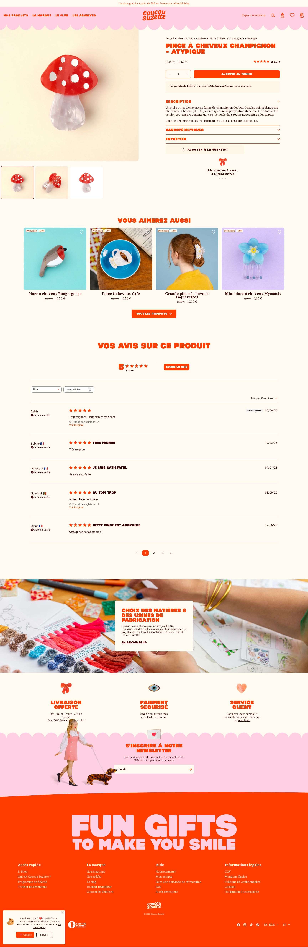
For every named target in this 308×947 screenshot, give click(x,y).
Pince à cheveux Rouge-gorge (55, 293)
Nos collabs (94, 876)
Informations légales (243, 864)
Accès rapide (29, 864)
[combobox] (46, 389)
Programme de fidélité (32, 881)
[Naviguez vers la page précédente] (137, 553)
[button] (16, 15)
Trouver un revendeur (32, 886)
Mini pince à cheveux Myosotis (253, 293)
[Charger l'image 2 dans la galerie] (51, 182)
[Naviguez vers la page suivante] (171, 553)
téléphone (244, 720)
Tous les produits (151, 313)
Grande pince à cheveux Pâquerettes (187, 295)
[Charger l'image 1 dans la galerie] (17, 182)
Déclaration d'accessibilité (242, 891)
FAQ (158, 886)
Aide (160, 864)
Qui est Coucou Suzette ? (34, 876)
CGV (228, 871)
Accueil (170, 38)
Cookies (230, 886)
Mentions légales (236, 876)
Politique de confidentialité (242, 881)
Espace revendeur (254, 15)
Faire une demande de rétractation (178, 881)
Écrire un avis (176, 367)
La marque (96, 864)
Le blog (91, 881)
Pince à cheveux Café (121, 293)
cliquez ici (250, 120)
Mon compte (164, 876)
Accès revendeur (167, 891)
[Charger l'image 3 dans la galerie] (86, 182)
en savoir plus (134, 642)
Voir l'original (76, 425)
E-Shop (23, 871)
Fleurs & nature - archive (192, 38)
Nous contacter (166, 871)
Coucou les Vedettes (100, 891)
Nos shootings (96, 871)
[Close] (62, 913)
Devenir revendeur (99, 886)
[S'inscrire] (190, 769)
